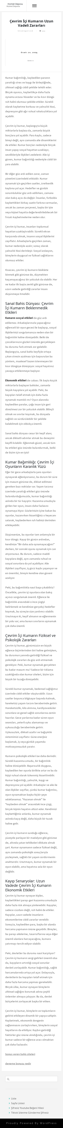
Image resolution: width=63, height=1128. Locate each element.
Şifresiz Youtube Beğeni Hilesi (27, 1108)
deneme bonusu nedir (18, 1063)
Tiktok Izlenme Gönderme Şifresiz (30, 1112)
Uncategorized (25, 31)
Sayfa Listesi (18, 1103)
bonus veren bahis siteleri (20, 1054)
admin (31, 60)
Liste (13, 1098)
